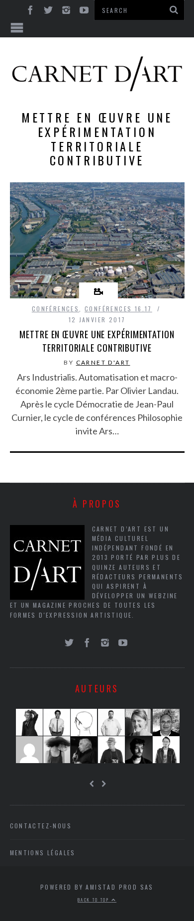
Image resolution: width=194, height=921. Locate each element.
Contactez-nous (41, 825)
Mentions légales (43, 852)
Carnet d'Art (103, 362)
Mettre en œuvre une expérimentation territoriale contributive (97, 341)
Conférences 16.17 (118, 308)
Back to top (94, 900)
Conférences (55, 308)
